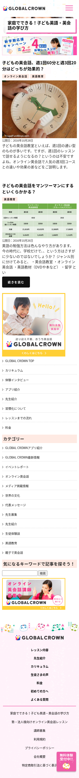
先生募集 (11, 514)
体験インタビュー (17, 380)
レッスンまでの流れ (18, 418)
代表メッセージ (15, 505)
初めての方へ (39, 691)
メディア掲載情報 (17, 486)
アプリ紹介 (12, 389)
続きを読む (16, 282)
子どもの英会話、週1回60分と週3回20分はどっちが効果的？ (39, 65)
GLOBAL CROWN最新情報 (22, 457)
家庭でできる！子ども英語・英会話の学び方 (39, 25)
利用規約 (40, 739)
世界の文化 (12, 495)
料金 (8, 427)
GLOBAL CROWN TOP (19, 361)
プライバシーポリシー (39, 748)
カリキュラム (14, 370)
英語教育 (38, 76)
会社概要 (40, 756)
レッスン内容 (39, 650)
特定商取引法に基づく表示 (39, 765)
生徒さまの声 (39, 674)
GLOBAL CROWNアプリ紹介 (24, 448)
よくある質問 (39, 699)
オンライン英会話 (15, 76)
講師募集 (40, 730)
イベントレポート (17, 467)
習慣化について (15, 408)
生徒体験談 (12, 533)
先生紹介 (11, 399)
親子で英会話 (14, 552)
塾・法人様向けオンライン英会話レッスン (40, 722)
